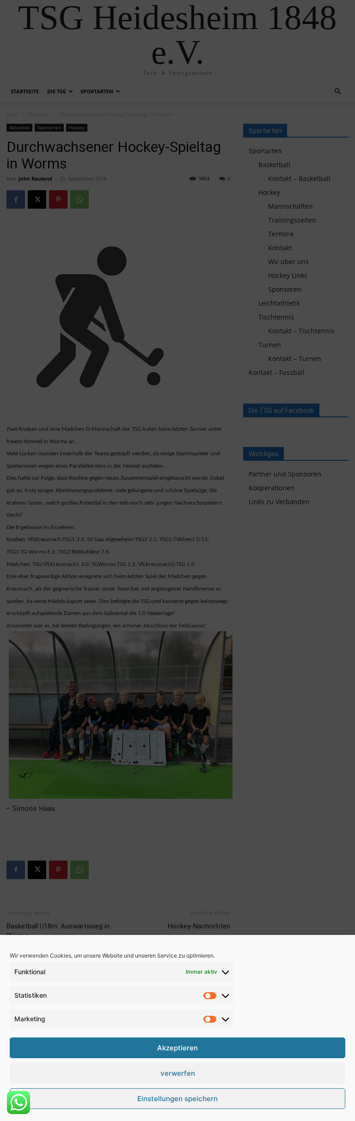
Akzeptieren (177, 1047)
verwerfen (177, 1073)
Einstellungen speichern (177, 1098)
